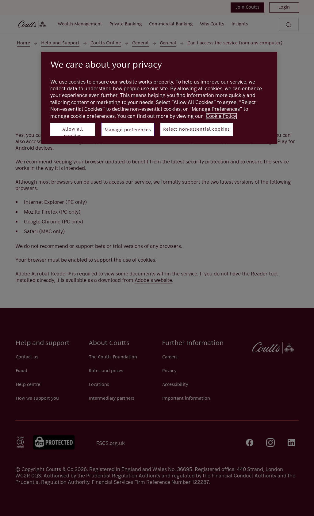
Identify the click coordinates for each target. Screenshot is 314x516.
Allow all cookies (72, 131)
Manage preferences (128, 130)
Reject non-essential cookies (196, 129)
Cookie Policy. (221, 116)
